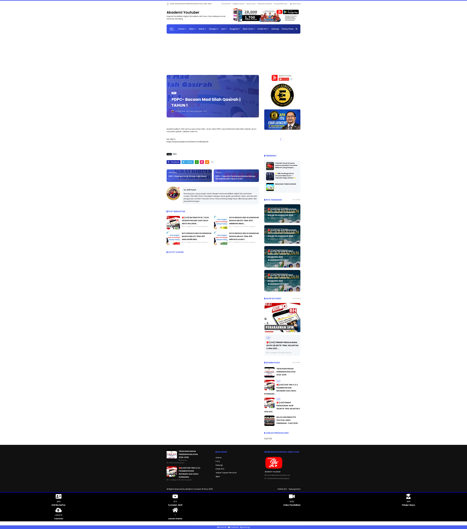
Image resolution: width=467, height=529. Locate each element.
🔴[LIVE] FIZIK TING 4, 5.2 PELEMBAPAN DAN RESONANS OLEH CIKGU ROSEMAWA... (206, 4)
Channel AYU (226, 7)
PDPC (174, 95)
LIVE (168, 4)
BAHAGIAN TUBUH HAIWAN (285, 186)
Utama (181, 31)
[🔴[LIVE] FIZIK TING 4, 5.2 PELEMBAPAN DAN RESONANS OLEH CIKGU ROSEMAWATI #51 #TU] (173, 4)
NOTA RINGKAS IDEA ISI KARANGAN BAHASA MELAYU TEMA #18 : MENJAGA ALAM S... (244, 238)
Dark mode (296, 7)
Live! (223, 31)
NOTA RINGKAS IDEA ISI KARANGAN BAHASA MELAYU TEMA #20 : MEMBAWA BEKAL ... (244, 222)
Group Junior (251, 7)
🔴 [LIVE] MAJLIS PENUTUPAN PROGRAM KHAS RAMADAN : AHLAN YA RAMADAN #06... (282, 214)
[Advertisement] (233, 55)
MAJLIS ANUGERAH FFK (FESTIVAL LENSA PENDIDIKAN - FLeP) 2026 (287, 422)
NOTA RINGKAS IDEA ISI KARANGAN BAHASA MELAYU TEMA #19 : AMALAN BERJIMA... (196, 238)
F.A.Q (218, 463)
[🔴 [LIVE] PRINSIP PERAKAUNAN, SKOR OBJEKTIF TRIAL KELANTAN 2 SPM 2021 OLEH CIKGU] (282, 319)
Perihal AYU (282, 491)
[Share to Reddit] (207, 164)
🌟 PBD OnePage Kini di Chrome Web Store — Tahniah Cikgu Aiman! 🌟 (285, 177)
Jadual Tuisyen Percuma (226, 475)
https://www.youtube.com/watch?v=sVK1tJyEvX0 (187, 144)
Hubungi (275, 31)
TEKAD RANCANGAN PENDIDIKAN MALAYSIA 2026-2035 (286, 374)
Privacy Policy (288, 31)
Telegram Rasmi (238, 7)
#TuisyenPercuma (280, 7)
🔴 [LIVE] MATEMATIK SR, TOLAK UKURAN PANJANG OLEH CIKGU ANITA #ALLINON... (195, 222)
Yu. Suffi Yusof (190, 192)
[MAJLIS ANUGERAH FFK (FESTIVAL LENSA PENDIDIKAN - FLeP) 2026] (269, 427)
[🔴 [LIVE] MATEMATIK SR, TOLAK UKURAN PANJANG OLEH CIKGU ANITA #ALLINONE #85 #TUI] (173, 231)
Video (191, 31)
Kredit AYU (262, 31)
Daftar (201, 31)
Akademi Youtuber (183, 14)
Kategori (213, 31)
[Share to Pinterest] (202, 164)
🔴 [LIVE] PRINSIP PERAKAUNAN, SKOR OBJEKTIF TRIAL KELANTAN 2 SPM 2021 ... (282, 347)
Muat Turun (248, 31)
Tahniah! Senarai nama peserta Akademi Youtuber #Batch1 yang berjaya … (286, 167)
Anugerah (234, 31)
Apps (218, 478)
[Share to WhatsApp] (197, 164)
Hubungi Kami (294, 491)
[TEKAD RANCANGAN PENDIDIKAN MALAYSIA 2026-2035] (269, 379)
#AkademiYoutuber (264, 7)
